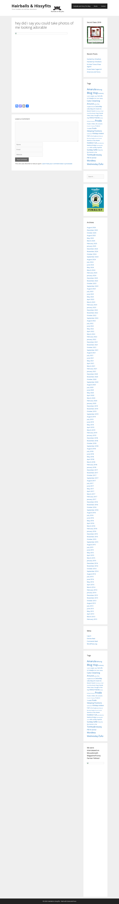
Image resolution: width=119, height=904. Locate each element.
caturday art (91, 109)
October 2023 (91, 283)
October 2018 (91, 443)
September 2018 (92, 446)
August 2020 (91, 385)
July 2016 (90, 515)
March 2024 (91, 270)
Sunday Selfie (92, 150)
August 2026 (91, 227)
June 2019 (90, 422)
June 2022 (90, 326)
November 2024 (92, 251)
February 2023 (92, 305)
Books (96, 6)
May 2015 (90, 553)
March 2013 (91, 617)
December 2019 (92, 406)
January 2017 (91, 499)
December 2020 (92, 374)
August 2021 (91, 353)
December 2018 (92, 438)
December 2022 (92, 310)
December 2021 (92, 342)
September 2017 (92, 478)
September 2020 (92, 382)
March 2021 (91, 366)
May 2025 (90, 238)
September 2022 (92, 318)
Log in (89, 636)
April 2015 (90, 555)
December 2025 (92, 230)
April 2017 (90, 491)
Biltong (99, 90)
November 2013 (92, 598)
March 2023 (91, 302)
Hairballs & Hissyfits (31, 5)
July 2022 (90, 323)
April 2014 (90, 585)
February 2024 (92, 273)
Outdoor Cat (92, 143)
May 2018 (90, 457)
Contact (103, 6)
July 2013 (90, 606)
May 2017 (90, 489)
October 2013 (91, 601)
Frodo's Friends (91, 126)
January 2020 (91, 403)
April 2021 (90, 363)
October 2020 (91, 379)
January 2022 (91, 339)
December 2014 (92, 563)
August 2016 (91, 513)
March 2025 (91, 241)
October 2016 (91, 507)
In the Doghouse (94, 136)
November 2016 (92, 505)
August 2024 (91, 259)
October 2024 (91, 254)
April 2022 (90, 331)
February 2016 (92, 529)
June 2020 (90, 390)
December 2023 (92, 278)
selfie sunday (93, 147)
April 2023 (90, 299)
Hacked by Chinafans (94, 62)
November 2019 (92, 409)
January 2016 (91, 531)
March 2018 (91, 462)
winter (94, 158)
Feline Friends (95, 118)
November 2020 (92, 377)
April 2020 (90, 395)
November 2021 (92, 345)
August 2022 (91, 321)
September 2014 (92, 571)
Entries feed (91, 639)
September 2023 (92, 286)
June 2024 (90, 265)
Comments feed (92, 641)
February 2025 (92, 243)
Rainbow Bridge (91, 145)
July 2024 (90, 262)
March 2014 (91, 587)
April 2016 (90, 523)
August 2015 (91, 545)
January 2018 (91, 467)
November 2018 (92, 441)
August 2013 (91, 603)
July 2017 (90, 483)
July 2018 (90, 451)
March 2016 (91, 526)
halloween (89, 133)
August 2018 (91, 449)
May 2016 (90, 521)
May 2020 (90, 393)
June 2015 (90, 550)
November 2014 (92, 566)
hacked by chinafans (94, 59)
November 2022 (92, 313)
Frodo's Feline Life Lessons (94, 124)
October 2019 (91, 411)
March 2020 (91, 398)
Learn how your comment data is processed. (57, 164)
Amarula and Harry (93, 72)
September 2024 (92, 257)
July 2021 (90, 355)
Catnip (101, 98)
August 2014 (91, 574)
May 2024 (90, 267)
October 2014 (91, 569)
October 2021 (91, 347)
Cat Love (96, 98)
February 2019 (92, 433)
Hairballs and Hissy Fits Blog (81, 6)
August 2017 (91, 481)
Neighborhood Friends (96, 138)
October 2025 (91, 233)
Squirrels (99, 147)
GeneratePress (71, 901)
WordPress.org (92, 644)
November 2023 (92, 281)
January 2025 (91, 246)
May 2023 (90, 297)
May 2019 (90, 425)
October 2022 (91, 315)
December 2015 (92, 534)
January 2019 (91, 435)
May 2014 (90, 582)
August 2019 (91, 417)
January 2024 (91, 275)
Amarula (91, 89)
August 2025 (91, 235)
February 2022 (92, 337)
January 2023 (91, 307)
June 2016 (90, 518)
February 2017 (92, 497)
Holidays (95, 133)
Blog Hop (92, 93)
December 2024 (92, 249)
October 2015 (91, 539)
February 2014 (92, 590)
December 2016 (92, 502)
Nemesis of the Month (93, 140)
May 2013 (90, 611)
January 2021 (91, 371)
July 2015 (90, 547)
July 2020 (90, 387)
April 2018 (90, 459)
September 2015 (92, 542)
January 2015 (91, 561)
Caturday (98, 106)
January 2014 (91, 593)
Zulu (100, 164)
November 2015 (92, 537)
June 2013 (90, 609)
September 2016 (92, 510)
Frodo (98, 120)
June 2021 (90, 358)
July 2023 (90, 291)
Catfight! (92, 96)
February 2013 (92, 619)
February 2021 (92, 369)
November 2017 (92, 473)
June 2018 (90, 454)
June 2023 (90, 294)
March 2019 (91, 430)
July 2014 (90, 577)
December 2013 (92, 595)
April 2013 (90, 614)
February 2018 (92, 465)
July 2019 (90, 419)
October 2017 (91, 475)
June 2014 (90, 579)
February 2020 (92, 401)
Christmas (98, 111)
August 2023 (91, 289)
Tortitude (91, 154)
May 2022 (90, 329)
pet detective (100, 143)
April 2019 (90, 427)
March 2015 (91, 558)
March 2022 (91, 334)
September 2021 (92, 350)
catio (96, 96)
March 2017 (91, 494)
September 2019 (92, 414)
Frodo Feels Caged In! (94, 69)
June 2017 (90, 486)
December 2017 (92, 470)
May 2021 (90, 361)
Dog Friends (99, 113)
